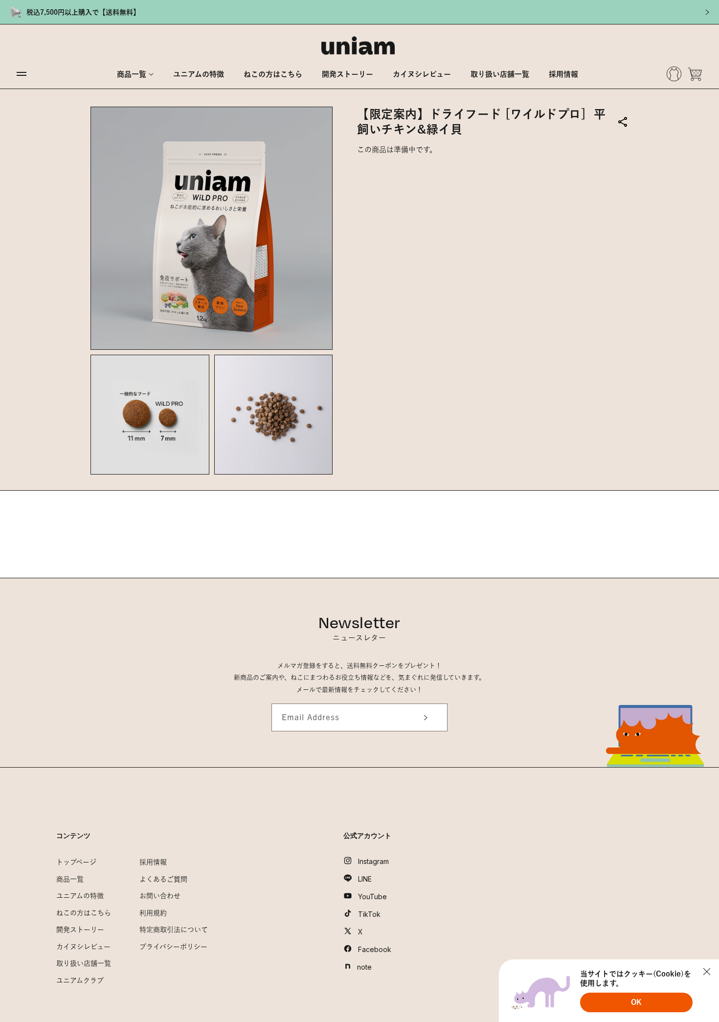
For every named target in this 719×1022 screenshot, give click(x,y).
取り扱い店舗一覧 (83, 963)
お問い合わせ (159, 895)
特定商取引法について (173, 929)
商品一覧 (70, 879)
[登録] (422, 717)
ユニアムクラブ (80, 980)
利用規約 (153, 912)
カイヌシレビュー (83, 946)
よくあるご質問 (163, 879)
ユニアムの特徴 (80, 895)
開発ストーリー (80, 929)
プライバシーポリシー (173, 946)
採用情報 (153, 862)
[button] (135, 74)
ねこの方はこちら (83, 912)
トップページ (76, 862)
